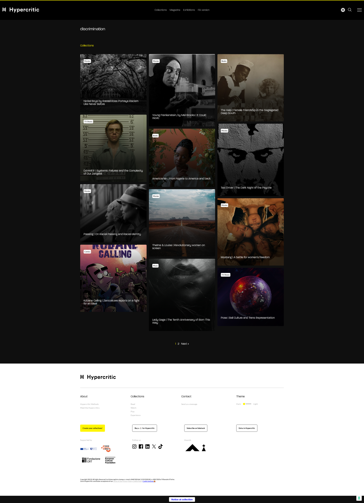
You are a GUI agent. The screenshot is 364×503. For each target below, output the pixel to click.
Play (133, 411)
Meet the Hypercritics (90, 408)
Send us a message (189, 404)
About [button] (84, 396)
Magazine (175, 10)
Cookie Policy (137, 481)
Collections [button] (137, 396)
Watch (133, 408)
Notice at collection (182, 499)
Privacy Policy (127, 481)
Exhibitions (189, 10)
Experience (135, 415)
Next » (185, 344)
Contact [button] (186, 396)
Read (133, 404)
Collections (161, 10)
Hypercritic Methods (89, 404)
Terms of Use (117, 481)
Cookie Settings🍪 (149, 481)
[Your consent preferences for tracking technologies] (359, 498)
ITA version (203, 10)
